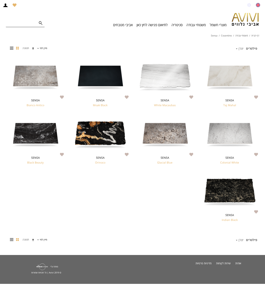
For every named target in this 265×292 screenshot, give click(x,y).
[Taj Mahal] (229, 77)
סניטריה (177, 24)
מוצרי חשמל (218, 24)
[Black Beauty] (35, 135)
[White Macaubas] (165, 77)
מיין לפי (43, 48)
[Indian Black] (229, 192)
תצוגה (26, 48)
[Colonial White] (229, 135)
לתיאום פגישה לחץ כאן (152, 24)
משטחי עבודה (196, 24)
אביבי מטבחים (123, 24)
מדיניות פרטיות (203, 263)
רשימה (11, 48)
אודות (238, 263)
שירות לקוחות (223, 263)
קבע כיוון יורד (34, 48)
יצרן (240, 48)
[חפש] (41, 23)
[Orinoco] (100, 135)
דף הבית (255, 35)
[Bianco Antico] (35, 77)
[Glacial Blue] (165, 135)
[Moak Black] (100, 77)
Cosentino (226, 35)
